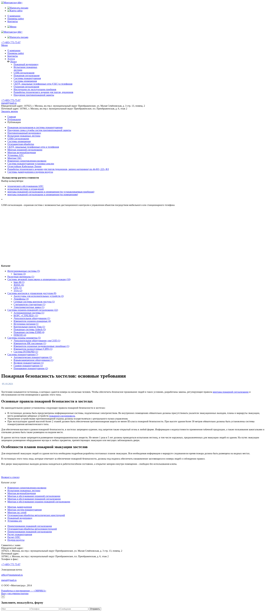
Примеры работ (15, 53)
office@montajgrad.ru (12, 575)
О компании (13, 50)
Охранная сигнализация (26, 86)
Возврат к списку (10, 477)
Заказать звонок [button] (9, 111)
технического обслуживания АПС (25, 186)
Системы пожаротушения (27, 78)
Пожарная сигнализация (26, 75)
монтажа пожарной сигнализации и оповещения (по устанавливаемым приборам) (50, 191)
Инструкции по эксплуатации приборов (35, 89)
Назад (13, 61)
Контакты (12, 56)
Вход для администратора (14, 593)
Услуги (11, 58)
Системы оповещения (25, 81)
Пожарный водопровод (26, 64)
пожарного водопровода (62, 416)
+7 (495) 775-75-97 (11, 42)
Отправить (95, 609)
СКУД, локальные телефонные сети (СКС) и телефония (43, 84)
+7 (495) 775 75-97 (10, 564)
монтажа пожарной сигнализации (231, 392)
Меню (4, 45)
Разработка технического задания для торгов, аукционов (43, 92)
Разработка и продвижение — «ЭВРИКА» (23, 590)
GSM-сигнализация (24, 72)
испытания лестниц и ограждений (25, 189)
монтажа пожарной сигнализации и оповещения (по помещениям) (42, 194)
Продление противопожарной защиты (34, 95)
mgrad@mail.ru (9, 103)
